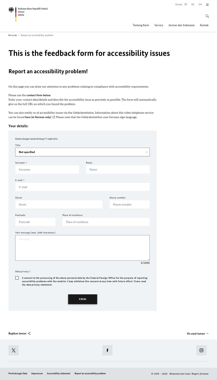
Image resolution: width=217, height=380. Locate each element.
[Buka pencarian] (206, 14)
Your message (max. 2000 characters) (35, 232)
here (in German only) (38, 117)
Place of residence (72, 215)
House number (118, 197)
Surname (21, 162)
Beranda (12, 35)
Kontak (204, 25)
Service (158, 25)
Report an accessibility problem (90, 373)
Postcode (20, 215)
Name (89, 162)
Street (18, 197)
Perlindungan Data (17, 373)
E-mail (20, 180)
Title (18, 145)
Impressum (37, 373)
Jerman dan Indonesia (182, 25)
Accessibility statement (58, 373)
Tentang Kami (141, 25)
